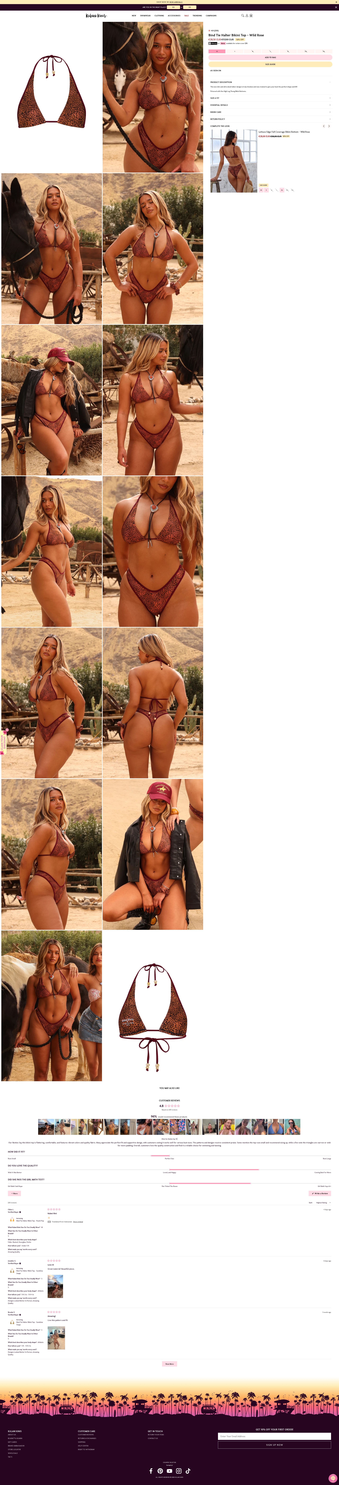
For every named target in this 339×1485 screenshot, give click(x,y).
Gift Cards (12, 1442)
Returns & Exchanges (87, 1438)
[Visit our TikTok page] (188, 1471)
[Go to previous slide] (324, 126)
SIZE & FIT (214, 98)
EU (173, 7)
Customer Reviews (86, 1435)
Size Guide (270, 64)
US (190, 7)
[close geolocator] (336, 7)
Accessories (174, 15)
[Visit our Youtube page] (169, 1471)
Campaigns (211, 15)
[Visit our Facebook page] (151, 1471)
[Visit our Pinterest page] (160, 1471)
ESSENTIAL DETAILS (219, 105)
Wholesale (13, 1453)
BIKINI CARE (215, 112)
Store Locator (14, 1449)
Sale (186, 15)
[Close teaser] (7, 730)
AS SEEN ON (215, 70)
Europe (168, 1465)
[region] (169, 1127)
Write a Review (322, 1194)
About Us (12, 1435)
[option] (217, 51)
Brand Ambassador (16, 1446)
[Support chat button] (333, 1478)
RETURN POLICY (217, 119)
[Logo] (96, 15)
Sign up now (274, 1445)
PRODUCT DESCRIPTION (221, 82)
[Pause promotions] (336, 2)
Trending (197, 15)
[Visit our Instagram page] (178, 1471)
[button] (46, 1127)
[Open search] (242, 15)
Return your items (156, 1435)
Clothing (159, 15)
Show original (78, 1222)
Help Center (83, 1446)
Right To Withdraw (86, 1449)
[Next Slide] (299, 1127)
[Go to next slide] (329, 126)
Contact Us (153, 1438)
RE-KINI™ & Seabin (15, 1438)
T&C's (10, 1457)
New (134, 15)
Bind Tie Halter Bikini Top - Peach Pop (30, 1221)
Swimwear (145, 15)
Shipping (81, 1442)
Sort (311, 1203)
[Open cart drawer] (251, 15)
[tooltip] (177, 1139)
